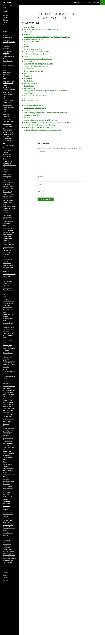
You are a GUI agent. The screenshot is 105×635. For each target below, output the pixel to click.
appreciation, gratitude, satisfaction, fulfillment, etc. (42, 29)
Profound (5, 381)
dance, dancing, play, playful (33, 71)
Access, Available (7, 37)
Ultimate (5, 499)
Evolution (5, 169)
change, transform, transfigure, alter (36, 51)
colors (26, 56)
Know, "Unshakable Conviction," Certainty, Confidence (9, 267)
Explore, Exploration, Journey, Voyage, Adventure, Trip (8, 196)
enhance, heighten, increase (33, 105)
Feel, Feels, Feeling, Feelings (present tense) (8, 202)
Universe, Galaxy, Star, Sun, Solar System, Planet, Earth (9, 520)
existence (27, 117)
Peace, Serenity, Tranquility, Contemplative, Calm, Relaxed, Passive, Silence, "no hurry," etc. (9, 360)
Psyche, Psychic (7, 383)
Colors (5, 85)
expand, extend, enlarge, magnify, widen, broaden (41, 120)
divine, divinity (29, 86)
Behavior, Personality (8, 65)
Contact (96, 2)
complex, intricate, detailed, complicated (38, 59)
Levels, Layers (6, 276)
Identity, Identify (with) (9, 228)
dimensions (28, 78)
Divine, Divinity (7, 124)
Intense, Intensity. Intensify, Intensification (8, 261)
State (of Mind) (7, 484)
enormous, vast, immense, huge (35, 108)
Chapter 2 (5, 17)
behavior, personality (31, 42)
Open (4, 342)
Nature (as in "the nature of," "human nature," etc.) (8, 329)
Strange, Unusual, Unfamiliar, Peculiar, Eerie (8, 488)
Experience (6, 180)
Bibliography (78, 2)
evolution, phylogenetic (32, 115)
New (4, 337)
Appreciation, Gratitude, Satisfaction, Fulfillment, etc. (9, 41)
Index (69, 2)
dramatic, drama (29, 88)
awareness (27, 34)
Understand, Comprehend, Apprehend (7, 507)
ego (25, 98)
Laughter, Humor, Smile (9, 274)
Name (40, 177)
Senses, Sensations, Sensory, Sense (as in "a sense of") (9, 470)
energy (26, 103)
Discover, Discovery (8, 121)
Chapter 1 (5, 15)
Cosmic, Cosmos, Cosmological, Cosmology (7, 96)
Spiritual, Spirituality (8, 481)
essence (26, 110)
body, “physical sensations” (33, 49)
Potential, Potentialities (9, 376)
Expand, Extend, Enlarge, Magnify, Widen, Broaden (7, 176)
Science (5, 462)
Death (4, 111)
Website (40, 191)
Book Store (87, 2)
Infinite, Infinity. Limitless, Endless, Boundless (8, 238)
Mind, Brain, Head (8, 309)
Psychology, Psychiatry (9, 386)
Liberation (6, 279)
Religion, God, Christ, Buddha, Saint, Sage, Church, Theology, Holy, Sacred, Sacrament (8, 431)
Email (40, 184)
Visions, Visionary (8, 533)
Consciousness (7, 92)
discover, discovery (30, 83)
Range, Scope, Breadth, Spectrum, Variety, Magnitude (9, 410)
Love (4, 292)
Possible (5, 373)
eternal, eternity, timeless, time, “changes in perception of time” (45, 113)
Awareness (6, 48)
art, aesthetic (28, 32)
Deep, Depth (6, 114)
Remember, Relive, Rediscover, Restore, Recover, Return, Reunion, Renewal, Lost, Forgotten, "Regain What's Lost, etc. (8, 443)
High (4, 225)
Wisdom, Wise (7, 537)
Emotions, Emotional (8, 145)
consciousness (29, 61)
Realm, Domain (7, 421)
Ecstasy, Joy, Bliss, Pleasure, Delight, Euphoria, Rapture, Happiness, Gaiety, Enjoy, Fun (8, 132)
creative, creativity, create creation (36, 66)
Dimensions (6, 116)
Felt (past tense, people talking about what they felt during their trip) (9, 208)
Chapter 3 (5, 20)
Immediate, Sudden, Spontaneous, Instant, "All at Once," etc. (9, 232)
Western (5, 535)
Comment (42, 152)
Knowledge (6, 271)
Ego (4, 143)
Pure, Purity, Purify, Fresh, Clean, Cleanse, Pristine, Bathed (9, 394)
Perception (6, 367)
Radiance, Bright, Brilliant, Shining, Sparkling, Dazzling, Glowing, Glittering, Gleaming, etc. (8, 402)
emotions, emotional (31, 100)
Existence (5, 171)
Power (5, 378)
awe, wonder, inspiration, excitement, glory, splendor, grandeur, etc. (47, 37)
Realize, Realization (8, 419)
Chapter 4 (5, 22)
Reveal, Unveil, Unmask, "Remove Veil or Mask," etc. (9, 453)
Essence (5, 159)
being (26, 44)
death (26, 73)
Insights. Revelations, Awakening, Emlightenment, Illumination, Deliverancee (8, 250)
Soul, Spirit (6, 479)
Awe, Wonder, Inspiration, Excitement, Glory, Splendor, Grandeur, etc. (8, 54)
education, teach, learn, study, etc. (35, 95)
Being (4, 67)
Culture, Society (7, 105)
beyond (26, 46)
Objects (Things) (7, 340)
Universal (5, 516)
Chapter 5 (5, 25)
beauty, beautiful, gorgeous (33, 39)
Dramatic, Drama (7, 126)
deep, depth (28, 76)
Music (4, 312)
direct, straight (29, 81)
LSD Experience (9, 2)
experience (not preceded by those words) (38, 127)
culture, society (29, 68)
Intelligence (6, 257)
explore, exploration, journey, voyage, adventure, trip (42, 130)
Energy (5, 148)
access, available (29, 27)
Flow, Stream (6, 212)
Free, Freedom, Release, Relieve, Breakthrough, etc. (8, 217)
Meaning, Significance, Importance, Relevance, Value (9, 305)
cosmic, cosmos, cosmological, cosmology (38, 64)
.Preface (5, 35)
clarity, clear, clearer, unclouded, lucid (36, 54)
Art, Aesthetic (6, 46)
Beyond (5, 70)
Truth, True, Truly (7, 496)
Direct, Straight (7, 119)
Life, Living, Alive (7, 281)
